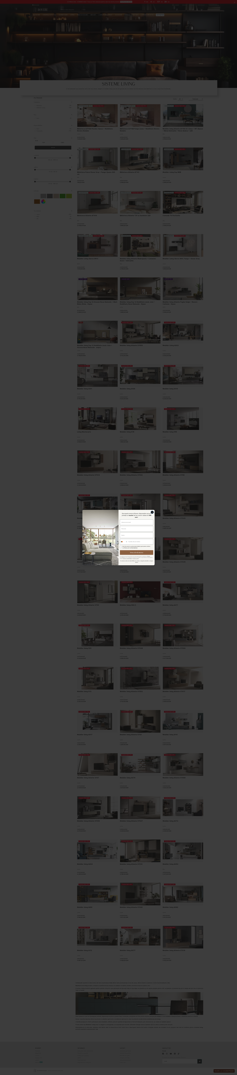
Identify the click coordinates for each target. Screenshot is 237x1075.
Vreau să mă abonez (136, 552)
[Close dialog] (152, 512)
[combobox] (124, 541)
